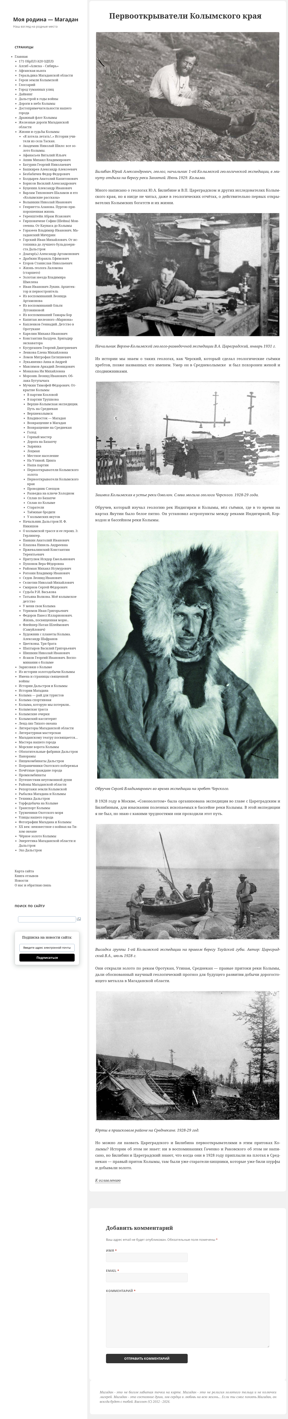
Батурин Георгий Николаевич (47, 164)
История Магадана (33, 690)
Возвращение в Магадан (46, 423)
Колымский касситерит (38, 719)
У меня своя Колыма (39, 606)
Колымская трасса (33, 709)
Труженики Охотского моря (41, 812)
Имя (111, 1250)
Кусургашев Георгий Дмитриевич (50, 348)
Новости (21, 880)
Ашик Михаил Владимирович (47, 160)
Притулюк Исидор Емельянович (49, 559)
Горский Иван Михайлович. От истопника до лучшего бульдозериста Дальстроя (50, 244)
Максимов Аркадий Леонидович (49, 366)
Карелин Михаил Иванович (45, 333)
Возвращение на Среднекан (49, 427)
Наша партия (38, 465)
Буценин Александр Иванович (47, 188)
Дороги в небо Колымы (37, 103)
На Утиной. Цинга (41, 460)
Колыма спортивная (35, 700)
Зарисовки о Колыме (35, 667)
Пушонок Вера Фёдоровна (43, 564)
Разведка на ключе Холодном (50, 493)
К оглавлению (108, 1180)
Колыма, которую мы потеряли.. (44, 704)
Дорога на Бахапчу (42, 441)
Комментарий (121, 1291)
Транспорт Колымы (34, 808)
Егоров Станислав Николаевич (47, 263)
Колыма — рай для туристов (41, 695)
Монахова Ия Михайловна (44, 371)
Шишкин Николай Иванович (46, 653)
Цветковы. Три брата (39, 643)
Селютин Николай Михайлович (48, 582)
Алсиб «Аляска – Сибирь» (39, 66)
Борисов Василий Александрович (49, 183)
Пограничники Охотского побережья (48, 766)
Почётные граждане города (40, 770)
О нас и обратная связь (33, 885)
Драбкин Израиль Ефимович (46, 258)
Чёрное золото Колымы (37, 836)
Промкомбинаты (32, 775)
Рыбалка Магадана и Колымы (42, 794)
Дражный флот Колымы (38, 117)
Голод (31, 432)
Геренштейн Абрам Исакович (47, 216)
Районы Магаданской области (42, 784)
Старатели (35, 507)
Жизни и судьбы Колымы (39, 132)
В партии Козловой (42, 395)
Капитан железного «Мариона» (48, 319)
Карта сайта (24, 871)
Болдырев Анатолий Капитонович (50, 178)
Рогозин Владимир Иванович (46, 573)
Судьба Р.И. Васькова (39, 592)
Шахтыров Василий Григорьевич (49, 648)
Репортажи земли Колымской (43, 789)
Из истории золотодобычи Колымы (47, 672)
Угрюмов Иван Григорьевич (45, 611)
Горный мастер (39, 437)
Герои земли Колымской (38, 80)
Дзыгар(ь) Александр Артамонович (51, 254)
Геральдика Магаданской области (46, 75)
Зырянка (34, 446)
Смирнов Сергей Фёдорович (45, 587)
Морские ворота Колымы (39, 747)
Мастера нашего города (37, 742)
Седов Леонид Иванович (42, 578)
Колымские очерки (34, 714)
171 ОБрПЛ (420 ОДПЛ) (36, 61)
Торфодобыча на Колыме (38, 803)
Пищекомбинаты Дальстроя (41, 761)
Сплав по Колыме (41, 503)
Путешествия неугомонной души (45, 780)
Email (112, 1271)
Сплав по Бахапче (41, 498)
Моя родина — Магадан (45, 19)
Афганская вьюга (32, 70)
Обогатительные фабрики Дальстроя (48, 751)
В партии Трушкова (43, 399)
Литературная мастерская (40, 733)
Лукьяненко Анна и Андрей (45, 362)
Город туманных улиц (36, 89)
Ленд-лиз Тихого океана (38, 723)
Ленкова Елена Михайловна (45, 352)
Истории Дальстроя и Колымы (43, 686)
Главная (21, 56)
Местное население (43, 456)
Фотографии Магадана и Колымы (45, 822)
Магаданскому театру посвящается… (48, 737)
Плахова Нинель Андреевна (45, 545)
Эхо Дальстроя (30, 850)
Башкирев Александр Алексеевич (50, 169)
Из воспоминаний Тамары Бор (47, 315)
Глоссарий (27, 85)
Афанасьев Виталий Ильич (44, 155)
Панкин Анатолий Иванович (46, 540)
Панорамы (27, 756)
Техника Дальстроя (34, 798)
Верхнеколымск (40, 413)
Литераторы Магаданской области (46, 728)
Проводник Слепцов (43, 488)
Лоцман (33, 451)
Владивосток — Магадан (46, 418)
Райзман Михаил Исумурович (47, 568)
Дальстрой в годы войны (38, 99)
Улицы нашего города (36, 817)
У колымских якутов (43, 517)
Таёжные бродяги (41, 512)
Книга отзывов (26, 876)
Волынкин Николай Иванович (47, 202)
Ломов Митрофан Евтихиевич (47, 357)
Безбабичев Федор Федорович (46, 174)
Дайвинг (26, 94)
